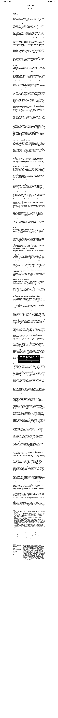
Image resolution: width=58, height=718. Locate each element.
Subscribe (29, 361)
